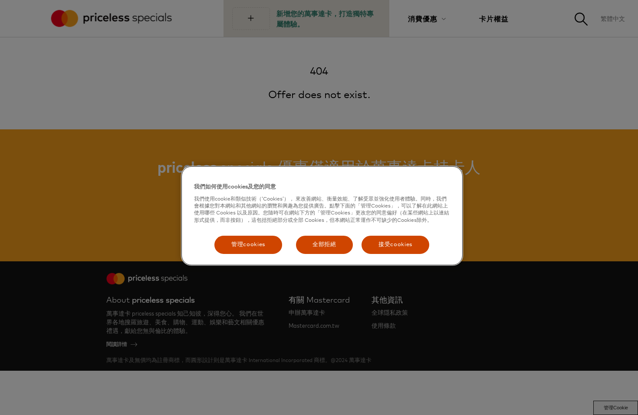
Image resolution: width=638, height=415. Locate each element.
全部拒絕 (324, 244)
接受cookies (395, 244)
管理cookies (248, 244)
